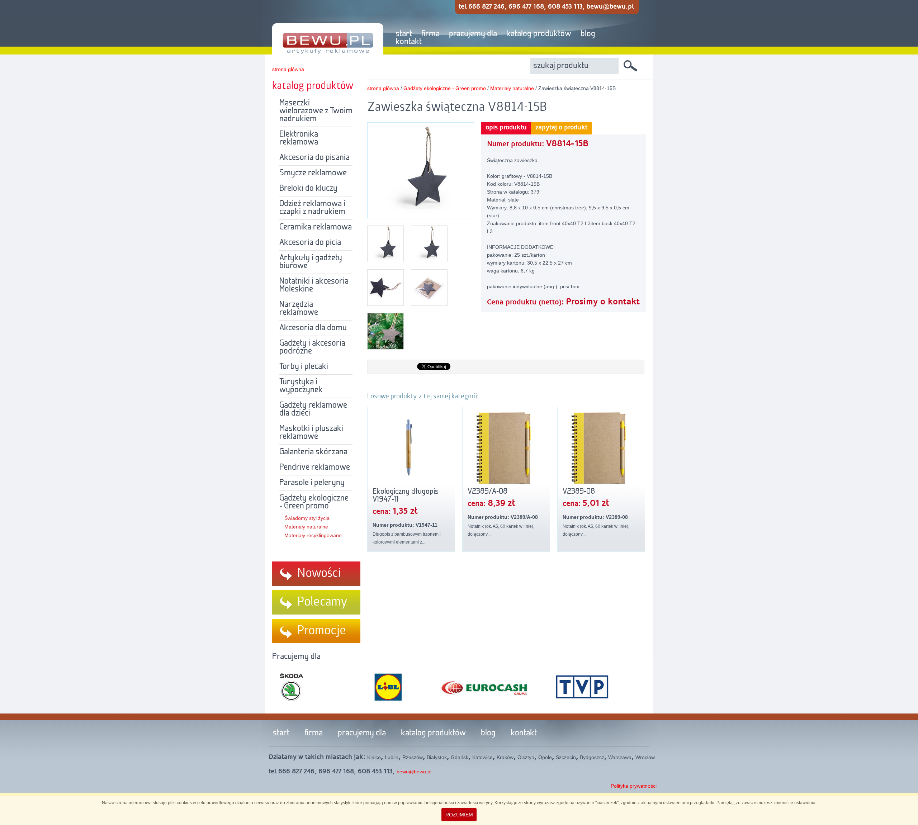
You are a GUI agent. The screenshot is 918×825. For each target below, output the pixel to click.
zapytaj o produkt (561, 127)
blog (588, 34)
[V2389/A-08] (506, 448)
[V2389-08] (601, 448)
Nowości (319, 573)
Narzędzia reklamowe (298, 308)
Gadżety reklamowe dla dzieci (313, 409)
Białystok (437, 757)
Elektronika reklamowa (298, 138)
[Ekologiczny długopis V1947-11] (411, 448)
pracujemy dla (473, 34)
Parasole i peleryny (312, 483)
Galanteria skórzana (313, 452)
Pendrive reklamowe (314, 467)
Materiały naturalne (306, 527)
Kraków (505, 757)
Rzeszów (412, 757)
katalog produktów (538, 34)
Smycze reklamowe (313, 173)
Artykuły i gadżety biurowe (310, 262)
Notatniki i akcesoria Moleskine (314, 285)
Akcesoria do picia (310, 242)
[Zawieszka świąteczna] (420, 214)
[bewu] (322, 27)
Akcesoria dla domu (313, 328)
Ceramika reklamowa (315, 227)
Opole (545, 757)
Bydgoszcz (592, 757)
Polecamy (322, 602)
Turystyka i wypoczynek (301, 386)
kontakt (409, 42)
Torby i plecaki (303, 366)
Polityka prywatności (634, 786)
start (404, 34)
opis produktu (506, 127)
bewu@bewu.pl (414, 771)
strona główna (288, 69)
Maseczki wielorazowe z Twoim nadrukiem (315, 111)
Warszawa (619, 757)
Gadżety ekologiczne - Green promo (314, 502)
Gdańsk (459, 757)
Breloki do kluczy (308, 188)
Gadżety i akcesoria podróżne (312, 347)
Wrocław (645, 757)
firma (430, 34)
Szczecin (566, 757)
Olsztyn (525, 757)
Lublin (391, 757)
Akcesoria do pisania (314, 157)
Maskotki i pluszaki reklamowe (311, 433)
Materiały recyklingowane (313, 535)
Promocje (321, 630)
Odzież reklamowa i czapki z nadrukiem (312, 208)
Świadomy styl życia (307, 518)
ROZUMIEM (459, 814)
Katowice (482, 757)
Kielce (374, 757)
